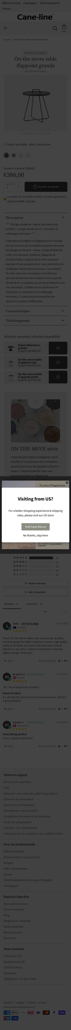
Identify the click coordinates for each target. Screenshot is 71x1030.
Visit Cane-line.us (35, 527)
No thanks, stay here (35, 535)
